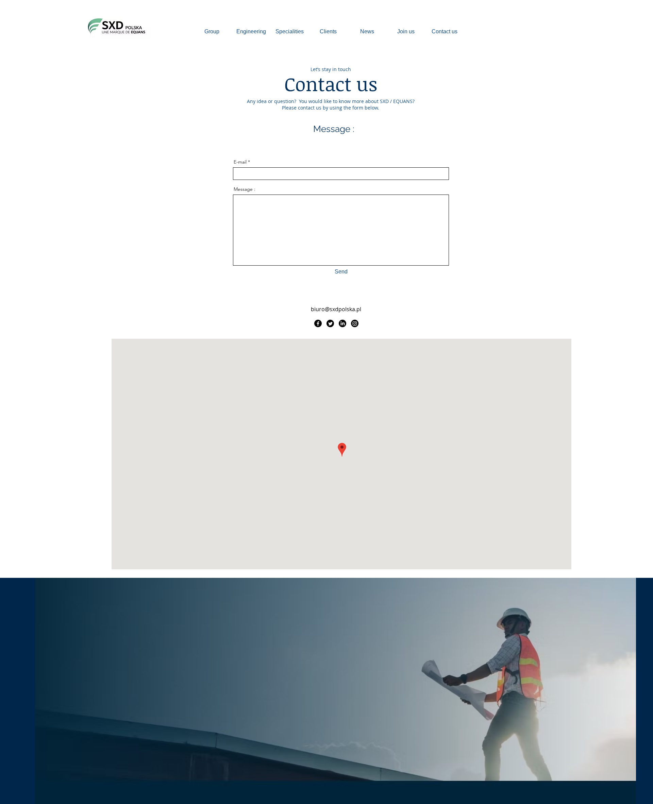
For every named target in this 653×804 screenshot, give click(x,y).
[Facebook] (318, 323)
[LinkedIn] (342, 323)
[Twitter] (330, 323)
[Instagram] (354, 323)
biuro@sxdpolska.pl (336, 309)
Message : (244, 189)
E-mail (240, 162)
